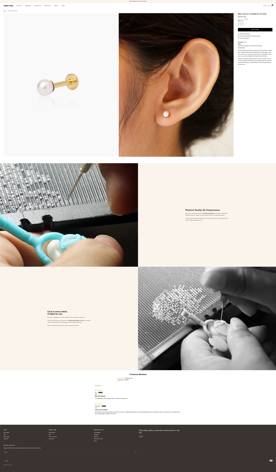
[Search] (269, 6)
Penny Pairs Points (98, 438)
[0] (271, 6)
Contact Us (51, 438)
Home (5, 10)
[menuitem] (19, 5)
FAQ (50, 434)
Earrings (28, 5)
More (63, 5)
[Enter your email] (135, 452)
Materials (96, 434)
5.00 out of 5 (128, 378)
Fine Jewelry (6, 436)
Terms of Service (53, 436)
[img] (98, 390)
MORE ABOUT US (99, 429)
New (5, 434)
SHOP (5, 429)
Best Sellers (6, 432)
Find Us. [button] (141, 436)
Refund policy (52, 432)
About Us (96, 436)
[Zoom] (115, 16)
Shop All (19, 5)
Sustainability (97, 432)
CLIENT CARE (52, 429)
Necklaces (37, 5)
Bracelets (48, 5)
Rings (56, 5)
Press (95, 441)
